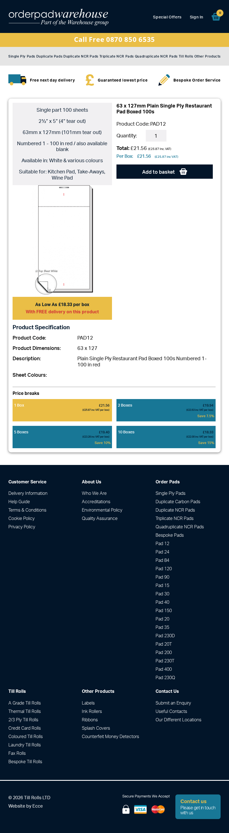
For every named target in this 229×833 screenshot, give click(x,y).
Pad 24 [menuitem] (162, 552)
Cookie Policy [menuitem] (21, 518)
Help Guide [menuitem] (19, 501)
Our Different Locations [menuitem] (178, 719)
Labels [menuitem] (88, 703)
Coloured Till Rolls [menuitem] (25, 736)
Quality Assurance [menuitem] (100, 518)
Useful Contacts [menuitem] (171, 711)
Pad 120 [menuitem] (164, 568)
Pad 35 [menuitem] (162, 627)
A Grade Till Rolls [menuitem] (24, 703)
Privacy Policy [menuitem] (21, 526)
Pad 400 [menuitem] (164, 669)
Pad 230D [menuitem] (165, 635)
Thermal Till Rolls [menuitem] (24, 711)
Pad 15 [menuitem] (162, 585)
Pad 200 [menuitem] (164, 652)
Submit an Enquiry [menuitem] (173, 703)
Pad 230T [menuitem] (165, 660)
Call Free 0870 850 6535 (114, 39)
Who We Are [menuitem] (94, 493)
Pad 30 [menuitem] (162, 593)
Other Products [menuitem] (207, 56)
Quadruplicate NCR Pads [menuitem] (156, 56)
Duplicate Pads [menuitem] (49, 56)
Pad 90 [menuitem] (162, 577)
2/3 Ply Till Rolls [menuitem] (23, 719)
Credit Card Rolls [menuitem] (24, 728)
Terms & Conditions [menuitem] (27, 510)
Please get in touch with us (198, 806)
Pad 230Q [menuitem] (165, 677)
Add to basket (159, 172)
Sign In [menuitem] (196, 17)
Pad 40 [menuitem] (162, 602)
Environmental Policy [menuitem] (102, 510)
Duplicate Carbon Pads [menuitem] (178, 501)
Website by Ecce (25, 805)
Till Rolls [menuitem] (186, 56)
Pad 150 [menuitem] (164, 610)
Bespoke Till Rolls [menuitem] (25, 761)
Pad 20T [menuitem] (164, 644)
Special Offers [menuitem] (167, 17)
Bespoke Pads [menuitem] (170, 535)
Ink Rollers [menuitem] (92, 711)
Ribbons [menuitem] (90, 719)
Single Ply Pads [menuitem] (21, 56)
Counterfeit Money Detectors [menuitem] (110, 736)
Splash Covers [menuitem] (96, 728)
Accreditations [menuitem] (96, 501)
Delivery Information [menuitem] (27, 493)
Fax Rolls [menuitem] (17, 753)
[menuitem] (216, 16)
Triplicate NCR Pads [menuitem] (116, 56)
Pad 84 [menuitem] (162, 560)
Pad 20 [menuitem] (162, 619)
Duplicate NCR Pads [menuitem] (80, 56)
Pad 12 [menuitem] (162, 543)
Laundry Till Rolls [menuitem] (24, 745)
